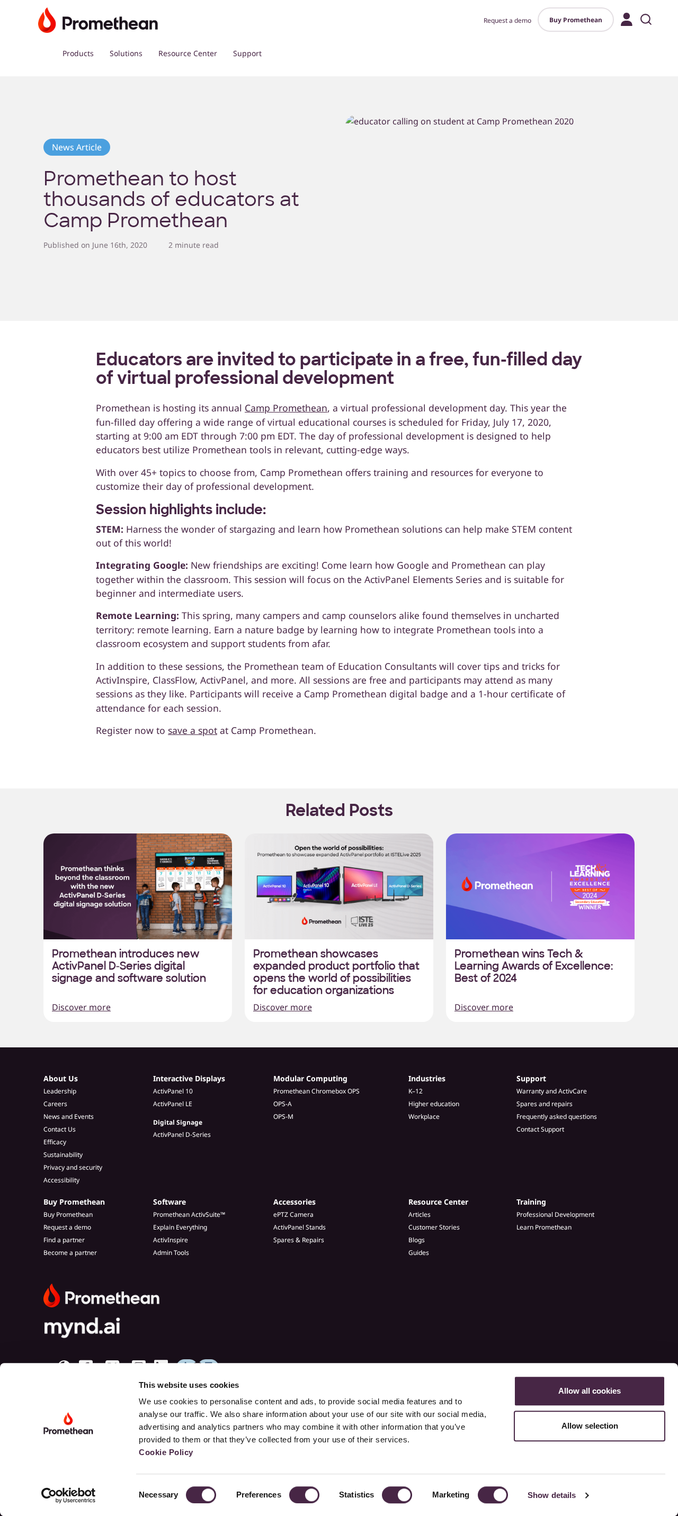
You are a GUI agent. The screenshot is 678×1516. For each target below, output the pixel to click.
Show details (552, 1495)
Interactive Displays (189, 1078)
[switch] (304, 1494)
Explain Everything (180, 1227)
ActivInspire (170, 1239)
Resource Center (187, 53)
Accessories (294, 1202)
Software (169, 1202)
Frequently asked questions (556, 1116)
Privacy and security (72, 1167)
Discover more (81, 1007)
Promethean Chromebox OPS (316, 1091)
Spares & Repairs (298, 1239)
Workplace (424, 1116)
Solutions (126, 53)
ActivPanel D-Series (182, 1134)
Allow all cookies (589, 1390)
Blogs (416, 1239)
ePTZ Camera (293, 1214)
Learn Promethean (544, 1227)
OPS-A (282, 1103)
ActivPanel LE (172, 1103)
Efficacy (54, 1141)
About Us (60, 1078)
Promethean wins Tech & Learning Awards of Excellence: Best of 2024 (533, 966)
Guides (418, 1252)
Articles (419, 1214)
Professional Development (555, 1214)
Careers (55, 1103)
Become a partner (70, 1252)
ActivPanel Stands (299, 1227)
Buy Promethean (575, 19)
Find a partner (64, 1239)
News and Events (68, 1116)
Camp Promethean (286, 407)
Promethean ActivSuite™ (189, 1214)
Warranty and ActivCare (551, 1091)
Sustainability (63, 1154)
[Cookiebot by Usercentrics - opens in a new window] (68, 1495)
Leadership (59, 1091)
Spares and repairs (544, 1103)
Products (78, 53)
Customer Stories (434, 1227)
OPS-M (283, 1116)
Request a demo (507, 20)
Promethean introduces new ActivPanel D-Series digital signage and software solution (129, 966)
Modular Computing (310, 1078)
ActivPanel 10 (173, 1091)
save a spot (192, 730)
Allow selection (589, 1425)
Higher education (433, 1103)
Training (531, 1202)
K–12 (415, 1091)
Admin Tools (171, 1252)
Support (247, 53)
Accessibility (61, 1180)
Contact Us (59, 1129)
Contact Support (540, 1129)
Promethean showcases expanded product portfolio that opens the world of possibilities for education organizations (336, 972)
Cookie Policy (166, 1452)
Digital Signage (177, 1122)
